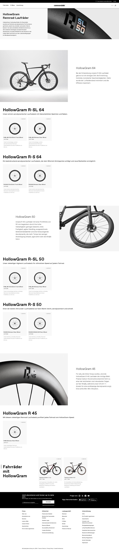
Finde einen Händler (47, 514)
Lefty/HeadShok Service (88, 528)
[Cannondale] (59, 5)
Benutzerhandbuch (87, 535)
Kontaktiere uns (26, 516)
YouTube (88, 496)
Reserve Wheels (46, 525)
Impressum (85, 542)
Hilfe (83, 514)
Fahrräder (6, 5)
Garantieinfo (85, 519)
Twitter (82, 496)
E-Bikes (12, 5)
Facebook (85, 496)
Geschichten (25, 526)
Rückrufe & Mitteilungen (88, 533)
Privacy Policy (50, 548)
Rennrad (64, 514)
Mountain (64, 516)
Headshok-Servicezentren (88, 530)
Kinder (63, 524)
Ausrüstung (19, 5)
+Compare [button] (23, 119)
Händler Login (45, 520)
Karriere (24, 519)
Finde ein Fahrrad (66, 528)
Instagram (79, 496)
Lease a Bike (25, 521)
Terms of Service (42, 548)
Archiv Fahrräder (86, 540)
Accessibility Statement (48, 528)
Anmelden (48, 502)
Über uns (24, 514)
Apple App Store (83, 499)
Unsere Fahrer (25, 524)
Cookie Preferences (58, 548)
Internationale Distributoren (49, 523)
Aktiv (63, 519)
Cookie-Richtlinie (46, 530)
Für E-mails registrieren (28, 528)
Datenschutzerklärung (47, 533)
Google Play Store (92, 499)
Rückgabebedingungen (88, 525)
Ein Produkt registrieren (88, 516)
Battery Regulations (87, 537)
